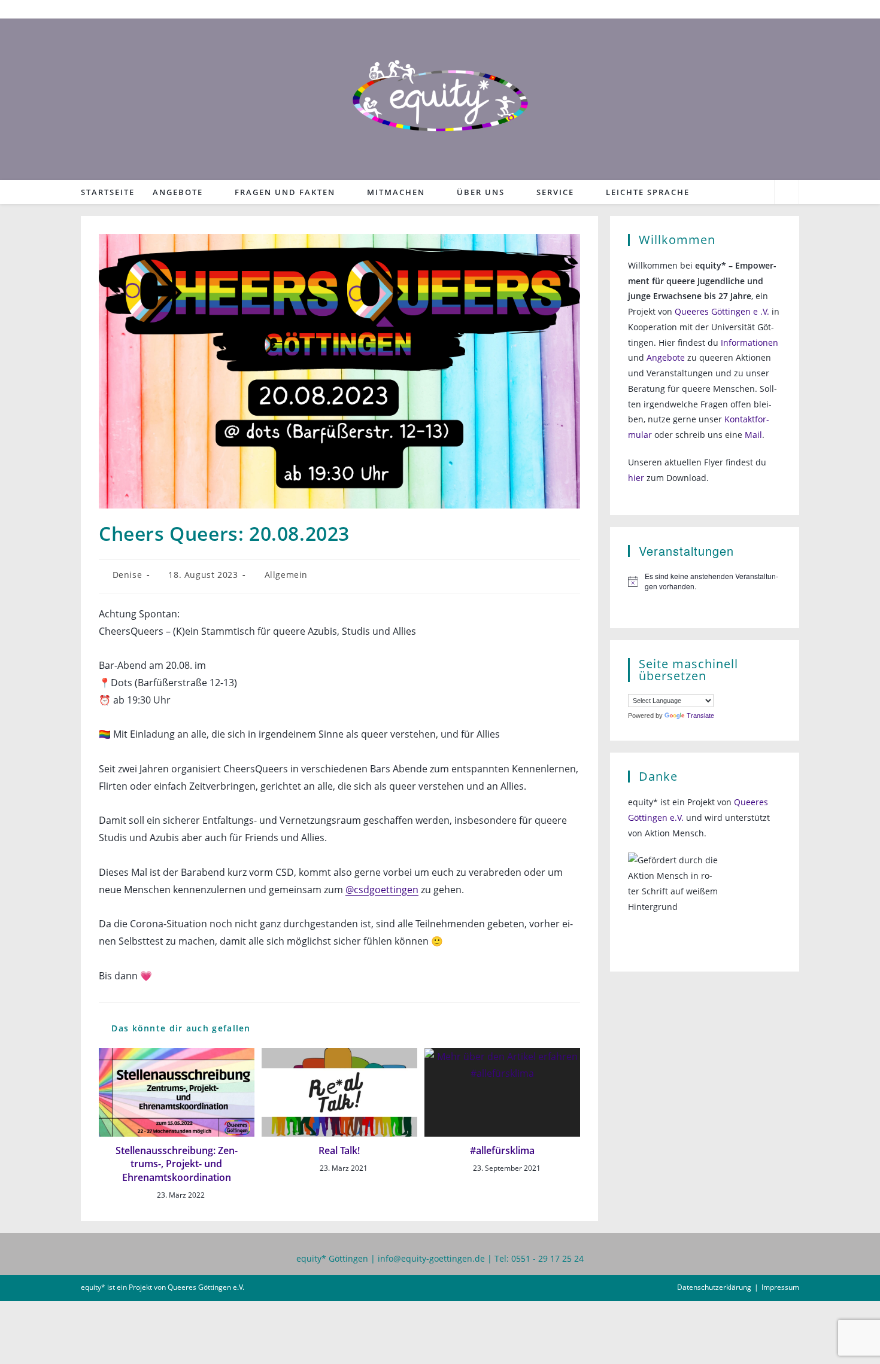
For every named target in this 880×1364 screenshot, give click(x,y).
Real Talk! (339, 1150)
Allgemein (286, 574)
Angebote (666, 357)
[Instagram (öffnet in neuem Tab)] (793, 9)
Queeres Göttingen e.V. (206, 1287)
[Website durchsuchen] (786, 193)
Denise (127, 574)
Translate (700, 715)
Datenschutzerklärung (714, 1287)
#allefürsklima (502, 1150)
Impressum (780, 1287)
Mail (753, 434)
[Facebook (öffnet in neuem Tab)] (778, 9)
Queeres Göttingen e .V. (722, 311)
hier (636, 477)
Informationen (749, 342)
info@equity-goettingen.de (431, 1258)
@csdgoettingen (381, 889)
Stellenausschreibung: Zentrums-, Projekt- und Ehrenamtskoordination (177, 1164)
